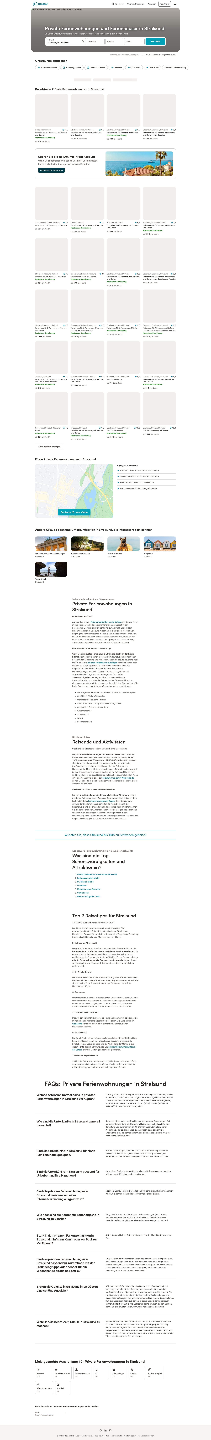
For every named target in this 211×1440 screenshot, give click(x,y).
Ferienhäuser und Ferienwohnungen (124, 55)
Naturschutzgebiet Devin (88, 896)
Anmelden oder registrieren (51, 170)
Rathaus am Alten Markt (88, 878)
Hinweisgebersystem (146, 1436)
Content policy (130, 1436)
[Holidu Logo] (45, 4)
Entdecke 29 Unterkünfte (74, 512)
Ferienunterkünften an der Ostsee (106, 622)
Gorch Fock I (83, 893)
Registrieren (164, 4)
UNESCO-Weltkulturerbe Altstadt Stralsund (97, 874)
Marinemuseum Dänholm (88, 889)
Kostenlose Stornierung (175, 67)
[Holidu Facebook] (110, 1430)
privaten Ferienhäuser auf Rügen (102, 662)
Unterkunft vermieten (135, 4)
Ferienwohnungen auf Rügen (101, 801)
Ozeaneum (82, 885)
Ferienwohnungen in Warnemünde (118, 778)
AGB (107, 1436)
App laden (119, 4)
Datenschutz (117, 1436)
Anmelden (152, 4)
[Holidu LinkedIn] (105, 1430)
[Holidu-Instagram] (100, 1430)
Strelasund (77, 1023)
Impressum (99, 1436)
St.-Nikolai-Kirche (85, 882)
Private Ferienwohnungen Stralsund (160, 55)
